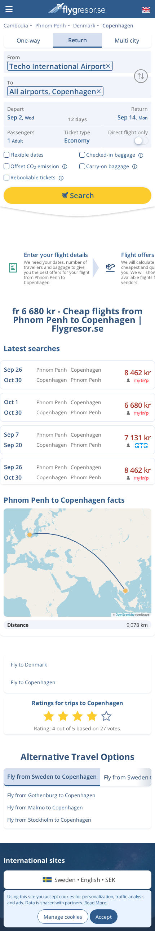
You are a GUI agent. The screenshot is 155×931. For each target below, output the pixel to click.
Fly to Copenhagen (33, 682)
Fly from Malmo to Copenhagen (45, 807)
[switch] (141, 76)
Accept (104, 916)
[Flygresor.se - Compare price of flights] (77, 9)
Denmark (84, 25)
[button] (9, 10)
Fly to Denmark (29, 664)
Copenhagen (117, 25)
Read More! (95, 903)
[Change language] (145, 9)
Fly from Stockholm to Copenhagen (49, 819)
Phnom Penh (50, 25)
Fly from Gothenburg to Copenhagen (51, 795)
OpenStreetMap (125, 614)
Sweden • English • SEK (84, 880)
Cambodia (16, 25)
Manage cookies (63, 916)
